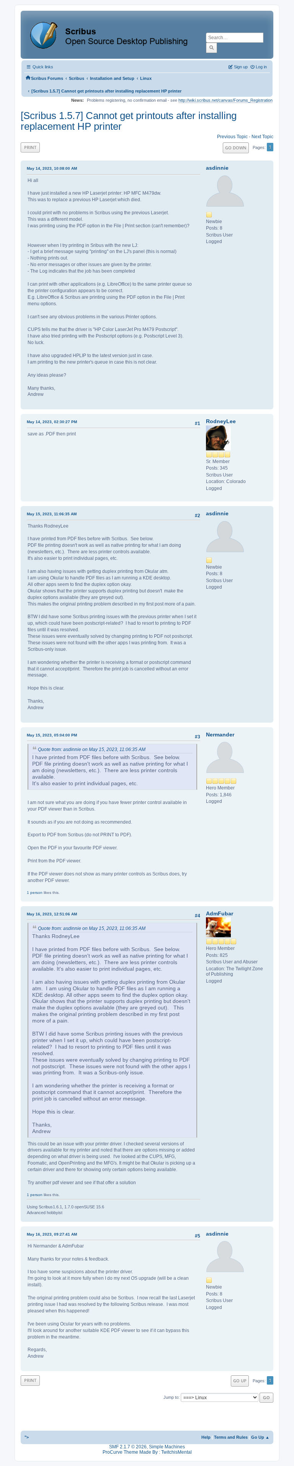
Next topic (262, 136)
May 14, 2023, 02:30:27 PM (52, 422)
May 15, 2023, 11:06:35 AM (52, 514)
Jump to (170, 1397)
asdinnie (217, 168)
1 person (34, 892)
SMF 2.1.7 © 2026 (128, 1446)
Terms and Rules (231, 1437)
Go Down (236, 148)
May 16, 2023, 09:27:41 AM (52, 1234)
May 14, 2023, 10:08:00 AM (52, 168)
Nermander (220, 734)
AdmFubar (219, 913)
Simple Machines (167, 1446)
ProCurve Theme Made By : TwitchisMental (147, 1452)
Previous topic (232, 136)
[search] (211, 48)
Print (30, 147)
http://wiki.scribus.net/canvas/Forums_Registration (225, 100)
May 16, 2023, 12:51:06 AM (52, 914)
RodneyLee (221, 421)
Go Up (240, 1380)
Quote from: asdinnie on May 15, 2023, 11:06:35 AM (91, 749)
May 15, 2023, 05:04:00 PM (52, 735)
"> (26, 1437)
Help (206, 1437)
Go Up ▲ (260, 1437)
